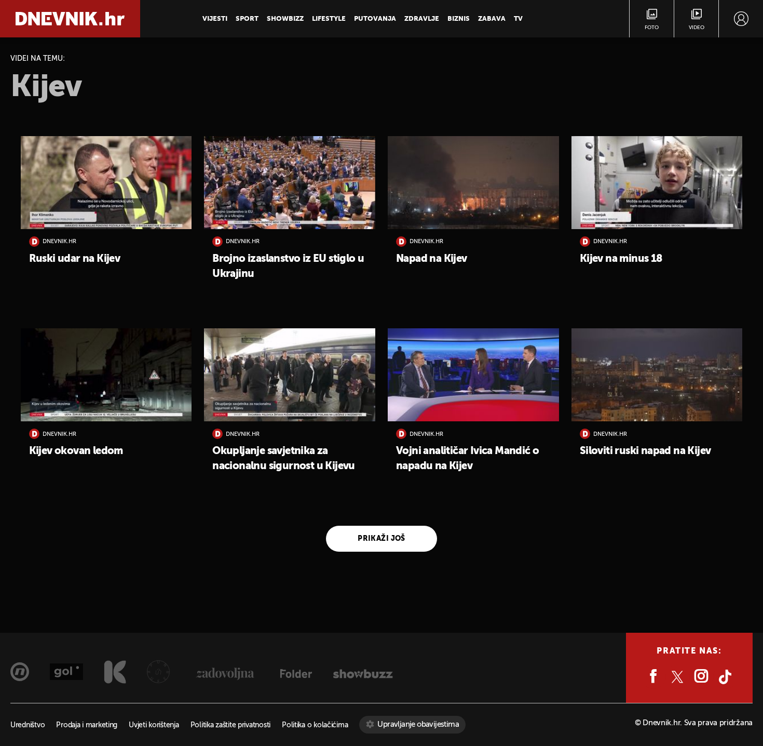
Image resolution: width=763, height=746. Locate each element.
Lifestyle (329, 19)
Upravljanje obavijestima (418, 724)
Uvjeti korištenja (154, 725)
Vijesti (214, 19)
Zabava (492, 19)
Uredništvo (27, 725)
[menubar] (741, 18)
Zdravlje (421, 19)
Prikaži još (381, 538)
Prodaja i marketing (86, 725)
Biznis (458, 19)
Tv (518, 19)
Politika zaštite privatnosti (230, 725)
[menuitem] (741, 18)
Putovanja (375, 19)
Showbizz (285, 19)
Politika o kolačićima (315, 725)
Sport (247, 19)
